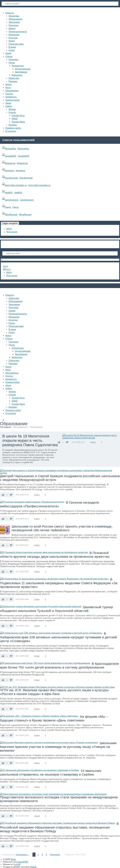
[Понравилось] (59, 442)
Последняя (55, 855)
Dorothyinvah (26, 178)
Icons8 (17, 864)
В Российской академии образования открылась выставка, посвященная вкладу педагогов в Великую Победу (59, 827)
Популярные (36, 427)
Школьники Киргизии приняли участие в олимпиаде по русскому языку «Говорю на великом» (58, 746)
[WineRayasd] (9, 214)
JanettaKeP (23, 156)
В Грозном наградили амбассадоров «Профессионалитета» (49, 504)
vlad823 (18, 192)
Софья (93, 442)
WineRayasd (25, 214)
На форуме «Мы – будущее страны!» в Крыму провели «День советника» (54, 718)
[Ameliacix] (8, 170)
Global (33, 867)
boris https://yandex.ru (39, 185)
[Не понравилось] (67, 442)
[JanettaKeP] (9, 155)
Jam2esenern (27, 200)
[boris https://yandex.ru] (14, 185)
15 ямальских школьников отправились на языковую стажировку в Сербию (50, 772)
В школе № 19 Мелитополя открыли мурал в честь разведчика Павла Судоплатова (30, 440)
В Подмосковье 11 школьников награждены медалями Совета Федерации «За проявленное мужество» (59, 583)
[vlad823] (7, 192)
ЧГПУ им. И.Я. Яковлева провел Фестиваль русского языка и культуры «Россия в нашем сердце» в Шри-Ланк (54, 692)
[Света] (6, 207)
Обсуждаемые (20, 427)
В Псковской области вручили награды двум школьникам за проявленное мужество (54, 554)
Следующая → (22, 855)
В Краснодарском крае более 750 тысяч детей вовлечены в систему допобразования (59, 665)
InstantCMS (22, 862)
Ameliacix (20, 170)
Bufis (13, 859)
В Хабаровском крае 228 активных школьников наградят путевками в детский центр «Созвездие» (58, 637)
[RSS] (30, 424)
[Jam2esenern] (10, 199)
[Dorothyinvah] (10, 177)
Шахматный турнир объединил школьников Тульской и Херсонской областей (56, 608)
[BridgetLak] (8, 163)
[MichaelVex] (9, 148)
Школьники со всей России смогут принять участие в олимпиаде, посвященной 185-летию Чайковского (62, 528)
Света (15, 207)
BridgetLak (22, 163)
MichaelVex (23, 148)
